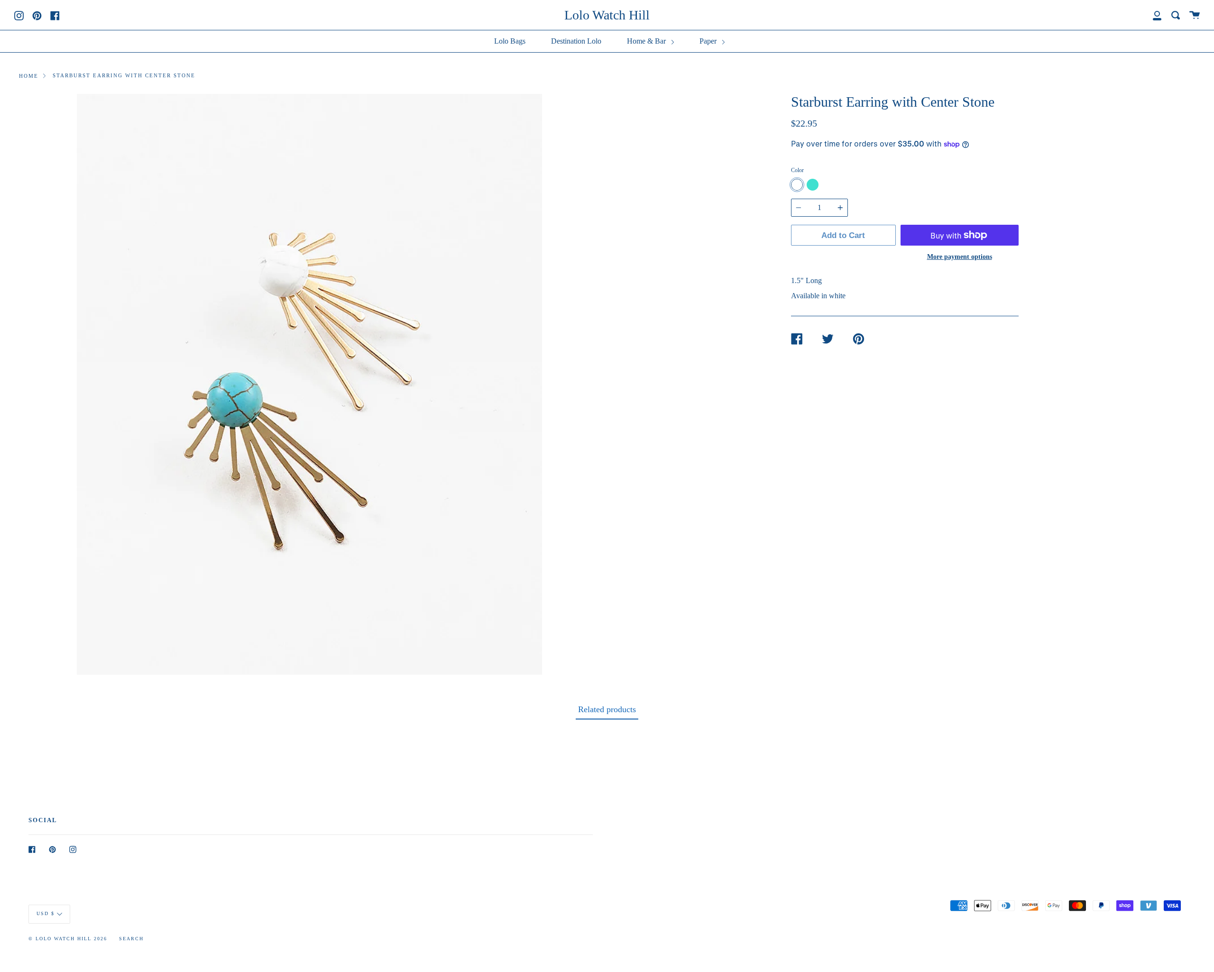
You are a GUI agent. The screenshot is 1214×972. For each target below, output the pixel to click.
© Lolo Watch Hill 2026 (67, 938)
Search (131, 938)
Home (28, 76)
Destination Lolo (576, 41)
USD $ (46, 913)
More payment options (959, 256)
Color (797, 170)
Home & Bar (647, 41)
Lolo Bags (509, 41)
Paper (708, 41)
